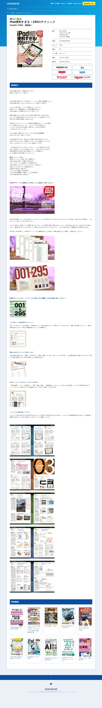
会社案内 (69, 3)
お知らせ (63, 3)
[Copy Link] (18, 19)
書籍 (52, 3)
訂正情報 (57, 3)
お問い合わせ (77, 3)
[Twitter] (13, 19)
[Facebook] (11, 19)
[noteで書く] (20, 19)
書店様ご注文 (90, 3)
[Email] (16, 19)
